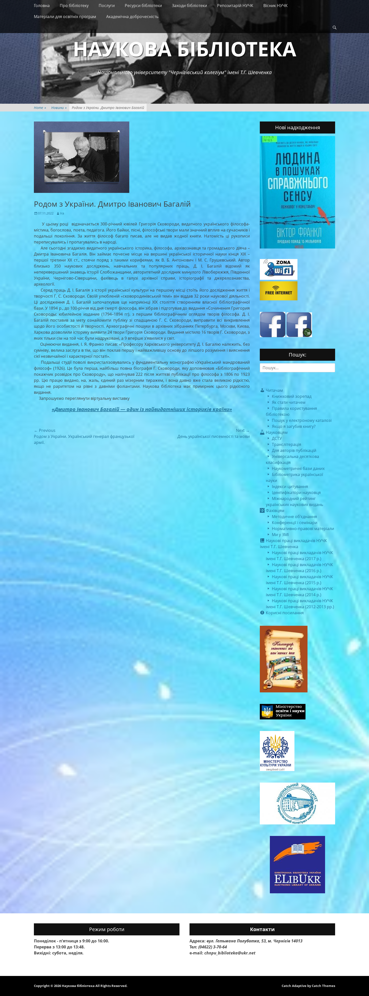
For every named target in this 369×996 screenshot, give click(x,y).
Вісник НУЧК (275, 5)
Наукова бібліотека (184, 48)
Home (40, 107)
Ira (62, 213)
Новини (59, 107)
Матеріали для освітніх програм (65, 16)
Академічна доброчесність (132, 16)
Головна (42, 5)
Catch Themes (323, 985)
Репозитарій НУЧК (235, 5)
